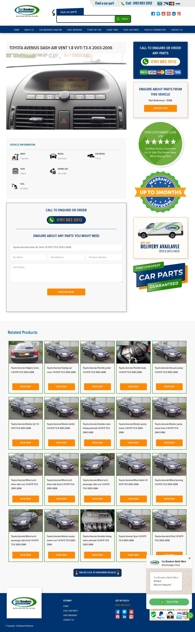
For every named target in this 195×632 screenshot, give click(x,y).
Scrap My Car (94, 30)
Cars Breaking (74, 30)
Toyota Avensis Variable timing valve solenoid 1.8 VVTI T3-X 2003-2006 (97, 540)
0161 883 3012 (142, 3)
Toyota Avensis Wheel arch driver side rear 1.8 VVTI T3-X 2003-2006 (24, 484)
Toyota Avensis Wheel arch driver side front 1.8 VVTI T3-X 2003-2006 (60, 484)
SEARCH (124, 19)
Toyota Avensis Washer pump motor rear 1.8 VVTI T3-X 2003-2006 (61, 540)
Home (16, 30)
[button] (97, 575)
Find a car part (104, 3)
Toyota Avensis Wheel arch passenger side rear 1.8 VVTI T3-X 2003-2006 (96, 484)
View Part (25, 386)
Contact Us (177, 30)
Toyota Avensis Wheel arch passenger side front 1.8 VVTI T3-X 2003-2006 (24, 540)
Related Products (22, 332)
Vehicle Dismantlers (155, 30)
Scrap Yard (112, 30)
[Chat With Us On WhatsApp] (189, 616)
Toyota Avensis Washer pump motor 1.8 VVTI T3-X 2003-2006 (132, 428)
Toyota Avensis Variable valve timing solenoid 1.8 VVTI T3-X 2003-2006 (97, 428)
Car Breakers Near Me (50, 30)
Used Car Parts (131, 30)
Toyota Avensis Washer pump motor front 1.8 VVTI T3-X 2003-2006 (168, 428)
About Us (29, 30)
